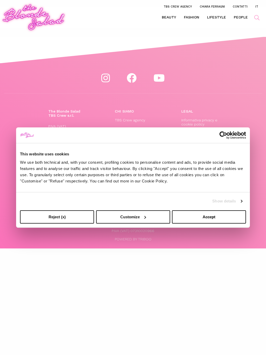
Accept (209, 217)
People (241, 17)
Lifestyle (216, 17)
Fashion (191, 17)
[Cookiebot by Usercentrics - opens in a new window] (223, 135)
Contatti (240, 6)
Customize (130, 217)
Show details (224, 201)
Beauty (169, 17)
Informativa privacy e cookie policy (199, 122)
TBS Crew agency (178, 6)
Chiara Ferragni (212, 6)
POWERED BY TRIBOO (133, 239)
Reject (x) (57, 217)
